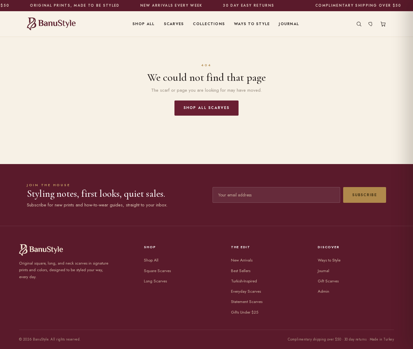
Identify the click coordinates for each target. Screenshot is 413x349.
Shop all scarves (206, 107)
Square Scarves (157, 271)
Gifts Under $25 (244, 312)
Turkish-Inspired (244, 281)
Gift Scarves (328, 281)
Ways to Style (252, 24)
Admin (323, 291)
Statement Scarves (246, 302)
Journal (289, 24)
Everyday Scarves (246, 291)
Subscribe (364, 195)
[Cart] (383, 24)
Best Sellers (240, 271)
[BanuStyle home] (51, 24)
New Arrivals (241, 260)
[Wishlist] (371, 24)
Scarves (174, 24)
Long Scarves (155, 281)
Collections (209, 24)
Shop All (143, 24)
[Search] (359, 24)
